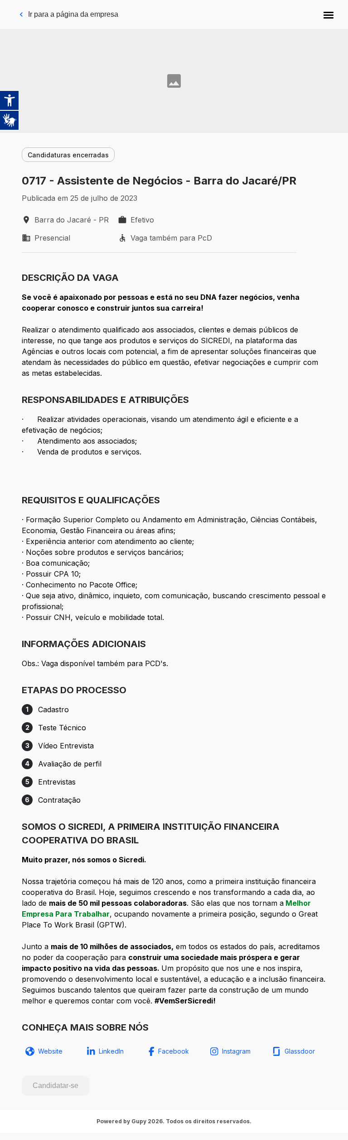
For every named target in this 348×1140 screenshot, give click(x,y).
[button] (328, 14)
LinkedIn (111, 1051)
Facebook (173, 1051)
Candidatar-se (55, 1085)
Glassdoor (300, 1051)
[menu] (328, 14)
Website (50, 1051)
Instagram (236, 1051)
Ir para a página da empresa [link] (73, 14)
